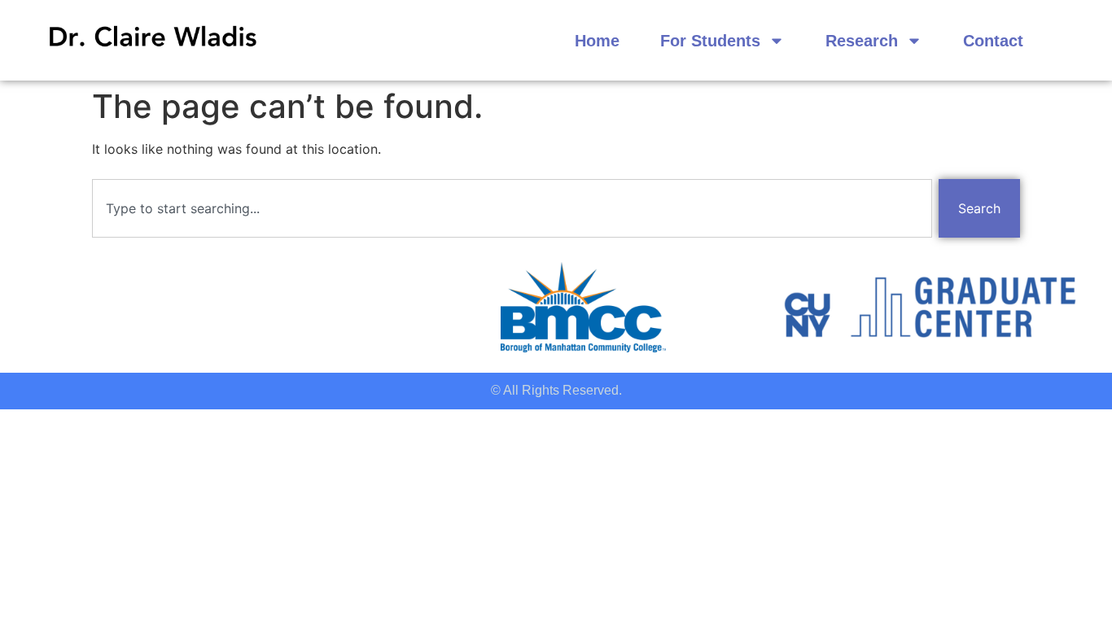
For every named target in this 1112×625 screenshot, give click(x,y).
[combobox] (512, 208)
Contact (993, 41)
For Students (710, 41)
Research (861, 41)
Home (597, 41)
